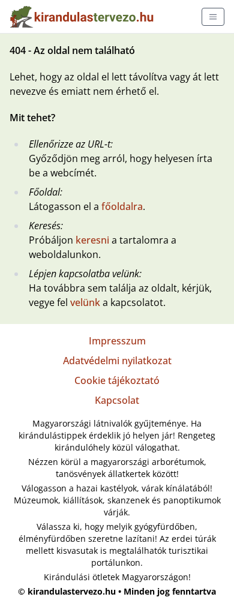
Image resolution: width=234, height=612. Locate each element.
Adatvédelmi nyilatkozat (117, 360)
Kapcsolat (117, 400)
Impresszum (117, 340)
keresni (92, 240)
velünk (85, 302)
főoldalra (122, 206)
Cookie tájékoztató (117, 380)
